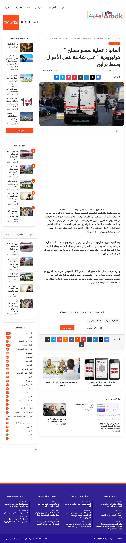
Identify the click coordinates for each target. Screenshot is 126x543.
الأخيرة (20, 234)
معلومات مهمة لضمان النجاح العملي (19, 416)
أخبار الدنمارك (111, 320)
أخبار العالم (52, 7)
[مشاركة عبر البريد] (47, 339)
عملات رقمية (27, 404)
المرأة (30, 377)
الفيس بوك (28, 361)
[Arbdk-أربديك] (105, 15)
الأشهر (31, 234)
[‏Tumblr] (80, 77)
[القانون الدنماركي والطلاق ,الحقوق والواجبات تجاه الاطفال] (26, 102)
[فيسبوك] (98, 77)
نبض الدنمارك (27, 369)
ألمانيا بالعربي (94, 320)
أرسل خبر (14, 539)
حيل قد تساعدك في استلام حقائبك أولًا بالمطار (12, 155)
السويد (29, 337)
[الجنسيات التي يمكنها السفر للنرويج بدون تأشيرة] (26, 169)
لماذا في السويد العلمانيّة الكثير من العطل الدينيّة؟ (12, 117)
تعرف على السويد (25, 341)
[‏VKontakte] (71, 339)
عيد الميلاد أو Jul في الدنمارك (12, 45)
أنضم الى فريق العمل (26, 539)
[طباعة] (81, 344)
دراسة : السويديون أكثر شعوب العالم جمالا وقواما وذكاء (13, 213)
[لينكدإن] (86, 77)
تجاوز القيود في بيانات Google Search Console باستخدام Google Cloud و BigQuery (109, 425)
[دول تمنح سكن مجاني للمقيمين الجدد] (26, 184)
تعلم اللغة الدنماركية (24, 393)
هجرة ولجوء (27, 381)
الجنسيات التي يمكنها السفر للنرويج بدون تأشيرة (13, 170)
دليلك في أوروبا (26, 408)
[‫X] (92, 77)
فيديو (30, 431)
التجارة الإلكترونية (25, 427)
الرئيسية (61, 7)
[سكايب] (62, 77)
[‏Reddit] (77, 339)
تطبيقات (29, 357)
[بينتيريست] (74, 77)
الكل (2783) (19, 131)
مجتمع (29, 389)
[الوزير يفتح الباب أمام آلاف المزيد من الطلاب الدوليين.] (54, 409)
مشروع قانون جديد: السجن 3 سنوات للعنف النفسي (12, 197)
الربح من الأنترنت (25, 400)
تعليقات (8, 234)
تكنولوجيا (29, 353)
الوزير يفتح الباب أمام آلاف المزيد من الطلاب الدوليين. (57, 419)
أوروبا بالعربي (27, 385)
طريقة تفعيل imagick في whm (83, 405)
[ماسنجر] (56, 77)
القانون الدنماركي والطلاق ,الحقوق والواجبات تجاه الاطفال (12, 102)
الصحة (29, 365)
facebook (28, 397)
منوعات (17, 7)
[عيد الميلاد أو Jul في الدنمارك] (26, 47)
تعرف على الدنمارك (24, 349)
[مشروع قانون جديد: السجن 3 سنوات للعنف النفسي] (26, 196)
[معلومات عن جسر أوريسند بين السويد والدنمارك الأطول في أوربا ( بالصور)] (26, 58)
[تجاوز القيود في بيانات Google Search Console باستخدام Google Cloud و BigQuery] (108, 412)
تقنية (28, 7)
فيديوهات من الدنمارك (24, 423)
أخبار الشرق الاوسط (24, 373)
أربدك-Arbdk (106, 38)
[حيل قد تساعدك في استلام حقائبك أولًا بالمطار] (26, 154)
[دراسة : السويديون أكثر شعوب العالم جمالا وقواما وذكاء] (26, 211)
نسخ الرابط (67, 328)
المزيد (7, 7)
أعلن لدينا (5, 539)
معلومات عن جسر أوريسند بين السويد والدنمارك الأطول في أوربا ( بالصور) (12, 61)
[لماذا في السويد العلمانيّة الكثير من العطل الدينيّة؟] (26, 116)
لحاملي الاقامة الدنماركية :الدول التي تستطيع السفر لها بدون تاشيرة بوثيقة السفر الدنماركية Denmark (12, 83)
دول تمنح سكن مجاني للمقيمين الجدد (12, 184)
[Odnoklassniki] (65, 339)
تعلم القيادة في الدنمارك (23, 412)
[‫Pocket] (68, 77)
